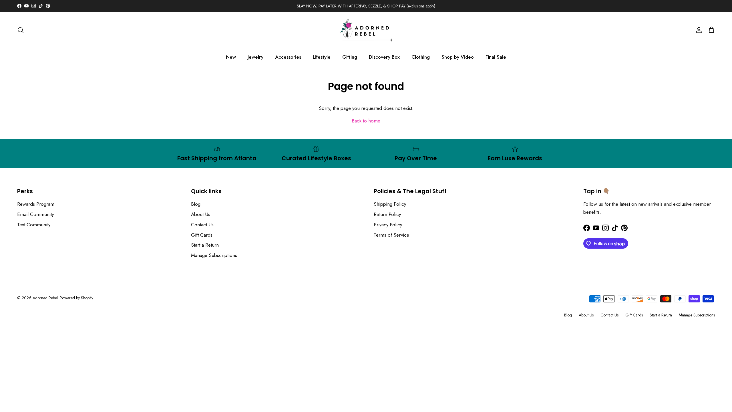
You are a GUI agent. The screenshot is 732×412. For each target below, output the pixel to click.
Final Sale (496, 57)
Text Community (33, 224)
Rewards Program (35, 204)
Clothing (420, 57)
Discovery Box (384, 57)
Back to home (366, 120)
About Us (200, 214)
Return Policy (387, 214)
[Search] (20, 30)
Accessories (288, 57)
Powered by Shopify (76, 298)
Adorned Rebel (45, 298)
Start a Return (205, 244)
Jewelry (255, 57)
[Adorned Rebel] (366, 30)
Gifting (349, 57)
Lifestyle (322, 57)
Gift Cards (201, 234)
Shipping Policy (390, 204)
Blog (195, 204)
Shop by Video (457, 57)
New (231, 57)
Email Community (35, 214)
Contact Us (202, 224)
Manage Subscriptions (214, 255)
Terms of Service (391, 234)
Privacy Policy (388, 224)
